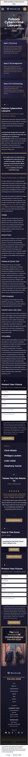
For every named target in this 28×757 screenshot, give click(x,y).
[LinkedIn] (9, 732)
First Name (5, 391)
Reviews (14, 699)
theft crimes (9, 204)
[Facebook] (12, 732)
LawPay (14, 694)
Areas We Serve (14, 691)
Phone (4, 400)
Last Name (5, 396)
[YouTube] (6, 732)
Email (3, 405)
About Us (14, 686)
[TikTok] (22, 732)
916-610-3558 (14, 639)
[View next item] (15, 515)
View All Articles (14, 556)
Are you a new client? (8, 409)
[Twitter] (15, 732)
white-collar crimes (17, 204)
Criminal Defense (14, 688)
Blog (14, 696)
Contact (14, 701)
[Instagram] (19, 732)
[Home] (13, 9)
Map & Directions (14, 716)
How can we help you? (8, 414)
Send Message (8, 438)
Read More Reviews (14, 520)
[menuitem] (13, 450)
